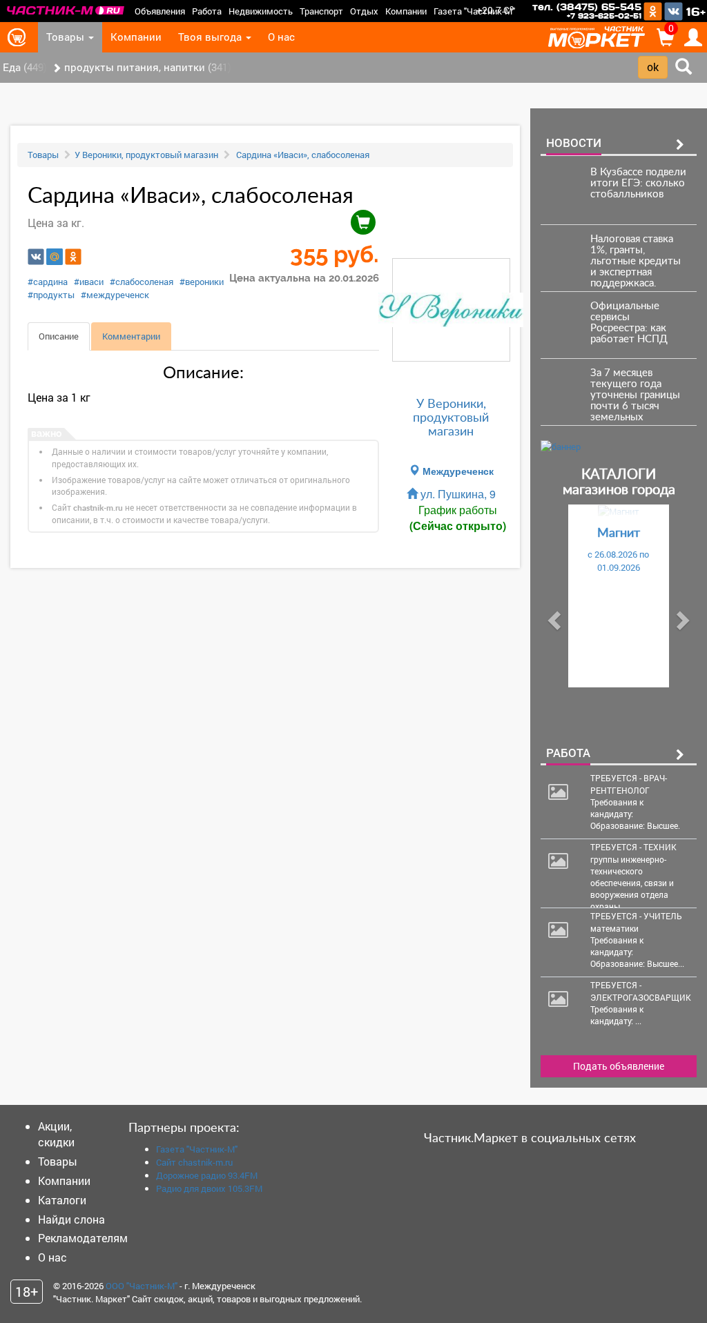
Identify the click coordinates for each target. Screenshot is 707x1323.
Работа (207, 11)
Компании (406, 11)
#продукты (51, 294)
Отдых (364, 11)
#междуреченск (115, 294)
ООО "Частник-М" (141, 1286)
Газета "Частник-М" (474, 11)
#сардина (48, 281)
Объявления (160, 11)
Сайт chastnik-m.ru (194, 1162)
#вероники (202, 281)
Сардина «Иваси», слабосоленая (301, 154)
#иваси (89, 281)
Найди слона (71, 1219)
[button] (552, 616)
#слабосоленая (141, 281)
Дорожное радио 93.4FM (207, 1175)
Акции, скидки (56, 1134)
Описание (59, 336)
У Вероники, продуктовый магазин (146, 154)
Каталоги (62, 1200)
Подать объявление (618, 1065)
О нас (281, 36)
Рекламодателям (83, 1238)
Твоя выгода (211, 36)
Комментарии (131, 336)
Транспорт (321, 11)
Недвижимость (261, 11)
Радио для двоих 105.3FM (209, 1188)
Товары (66, 36)
